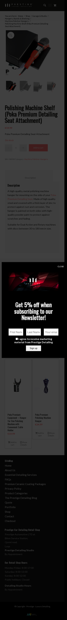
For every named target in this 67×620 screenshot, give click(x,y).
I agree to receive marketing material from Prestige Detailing (33, 340)
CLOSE (61, 266)
